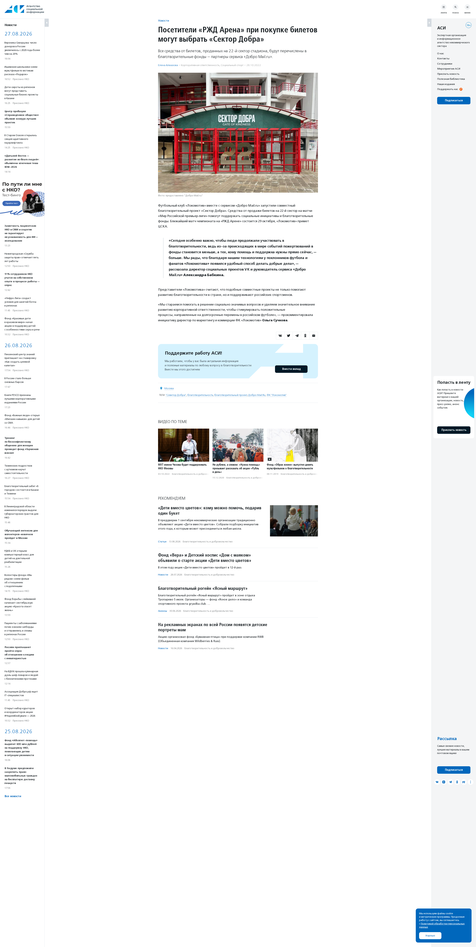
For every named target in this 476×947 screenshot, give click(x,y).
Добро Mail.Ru (256, 395)
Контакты (443, 58)
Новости (163, 20)
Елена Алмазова (168, 65)
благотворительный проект (230, 395)
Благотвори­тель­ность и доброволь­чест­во (195, 474)
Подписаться (454, 100)
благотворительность (200, 395)
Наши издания (446, 84)
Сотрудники (444, 63)
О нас (440, 53)
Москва (169, 388)
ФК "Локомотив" (277, 395)
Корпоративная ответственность (200, 65)
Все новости (12, 796)
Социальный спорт (232, 65)
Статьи (162, 541)
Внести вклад (291, 369)
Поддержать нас (447, 89)
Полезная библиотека (451, 79)
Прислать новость (448, 73)
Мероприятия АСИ (448, 68)
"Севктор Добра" (176, 395)
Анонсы (162, 611)
